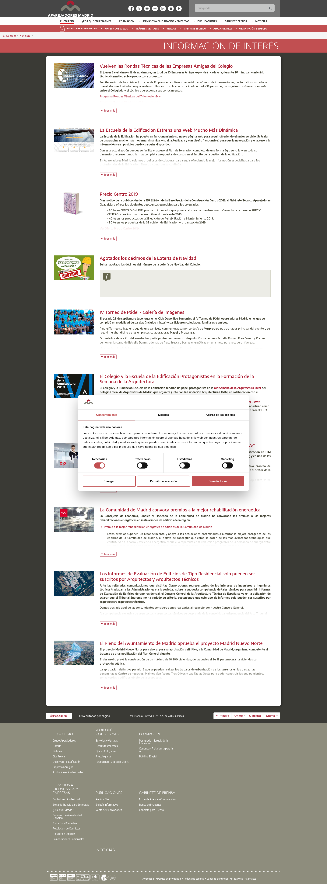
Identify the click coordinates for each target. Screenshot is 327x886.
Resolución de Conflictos (66, 828)
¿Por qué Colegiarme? (96, 21)
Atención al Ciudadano (65, 823)
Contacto (251, 878)
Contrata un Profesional (66, 799)
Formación (126, 21)
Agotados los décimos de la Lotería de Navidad (148, 258)
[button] (59, 716)
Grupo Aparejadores (64, 740)
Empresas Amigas (63, 767)
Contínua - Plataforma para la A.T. (156, 750)
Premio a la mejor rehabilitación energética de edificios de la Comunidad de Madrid (158, 526)
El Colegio (67, 21)
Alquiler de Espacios (64, 833)
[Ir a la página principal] (70, 8)
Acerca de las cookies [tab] (220, 414)
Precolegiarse (103, 756)
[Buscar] (270, 8)
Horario (57, 745)
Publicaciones (207, 21)
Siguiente (255, 715)
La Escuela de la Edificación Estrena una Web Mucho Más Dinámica (169, 130)
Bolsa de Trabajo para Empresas (71, 804)
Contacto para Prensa (151, 810)
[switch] (142, 465)
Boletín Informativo (107, 804)
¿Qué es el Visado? (63, 810)
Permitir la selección (163, 481)
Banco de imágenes (150, 804)
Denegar (109, 481)
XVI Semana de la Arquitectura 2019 (237, 387)
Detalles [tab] (163, 414)
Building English (148, 756)
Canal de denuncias (217, 878)
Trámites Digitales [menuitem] (147, 28)
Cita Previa (59, 756)
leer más (110, 110)
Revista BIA (102, 799)
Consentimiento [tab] (106, 414)
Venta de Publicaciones (109, 810)
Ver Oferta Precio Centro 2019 (119, 228)
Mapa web (237, 878)
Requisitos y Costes (107, 745)
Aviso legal (148, 878)
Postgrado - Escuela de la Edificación (153, 742)
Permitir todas (218, 481)
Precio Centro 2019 (119, 194)
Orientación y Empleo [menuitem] (253, 28)
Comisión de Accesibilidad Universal (67, 816)
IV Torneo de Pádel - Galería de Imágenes (142, 312)
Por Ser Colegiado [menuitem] (116, 28)
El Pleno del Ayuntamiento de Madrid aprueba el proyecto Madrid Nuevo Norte (181, 643)
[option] (67, 21)
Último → (272, 715)
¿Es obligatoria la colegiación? (112, 761)
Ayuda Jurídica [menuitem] (222, 28)
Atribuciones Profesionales (68, 772)
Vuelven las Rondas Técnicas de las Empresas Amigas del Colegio (166, 66)
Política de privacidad (169, 878)
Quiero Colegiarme (106, 751)
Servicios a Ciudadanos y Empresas (165, 21)
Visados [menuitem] (172, 28)
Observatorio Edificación (66, 761)
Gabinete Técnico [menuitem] (195, 28)
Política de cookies (194, 878)
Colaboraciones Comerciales (68, 839)
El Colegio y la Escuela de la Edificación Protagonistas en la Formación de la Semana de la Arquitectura (177, 378)
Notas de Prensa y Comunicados (157, 799)
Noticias (261, 21)
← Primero (222, 715)
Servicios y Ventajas (107, 740)
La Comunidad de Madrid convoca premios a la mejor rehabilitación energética (180, 509)
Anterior (239, 715)
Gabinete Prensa (236, 21)
